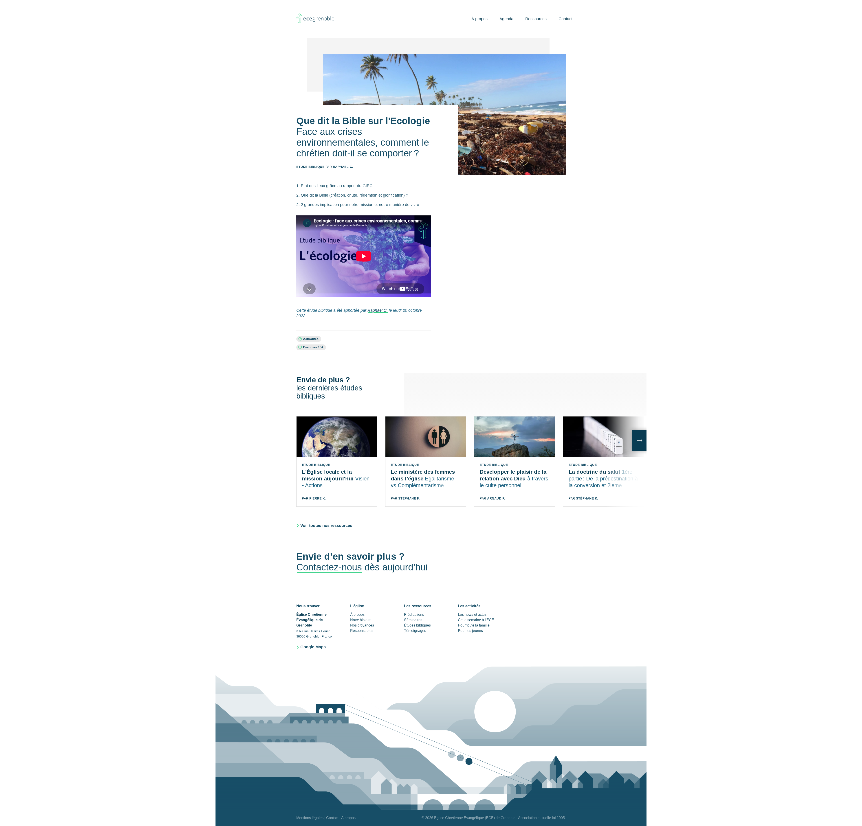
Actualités (311, 339)
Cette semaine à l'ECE (476, 620)
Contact (565, 19)
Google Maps (313, 647)
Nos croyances (362, 625)
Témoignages (415, 631)
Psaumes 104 (313, 347)
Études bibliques (417, 625)
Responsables (361, 631)
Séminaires (413, 620)
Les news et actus (472, 614)
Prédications (414, 614)
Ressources (536, 19)
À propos (479, 19)
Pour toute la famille (474, 625)
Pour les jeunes (470, 631)
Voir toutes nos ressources (326, 525)
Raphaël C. (343, 167)
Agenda (506, 19)
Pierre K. (317, 498)
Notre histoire (361, 620)
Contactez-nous (329, 567)
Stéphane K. (409, 498)
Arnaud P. (496, 498)
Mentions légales (309, 818)
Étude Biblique (310, 167)
